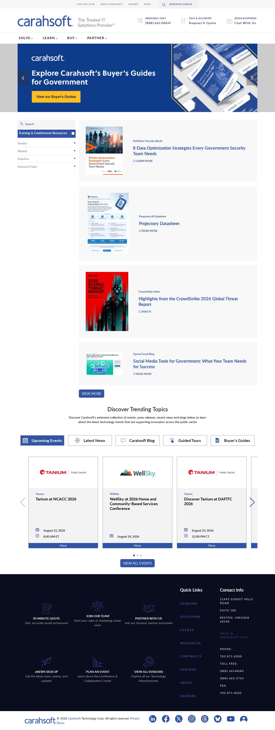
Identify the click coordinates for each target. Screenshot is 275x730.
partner (188, 669)
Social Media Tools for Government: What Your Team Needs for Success (189, 364)
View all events (137, 563)
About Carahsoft (112, 4)
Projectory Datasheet (159, 223)
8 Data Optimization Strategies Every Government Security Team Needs (189, 150)
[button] (252, 502)
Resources (190, 643)
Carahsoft (74, 718)
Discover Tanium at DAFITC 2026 (208, 501)
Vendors (189, 603)
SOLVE (25, 37)
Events (187, 630)
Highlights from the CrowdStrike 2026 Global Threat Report (188, 301)
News (147, 4)
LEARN (49, 37)
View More (91, 393)
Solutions (190, 617)
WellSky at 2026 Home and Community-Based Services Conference (134, 503)
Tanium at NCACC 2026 (56, 498)
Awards (133, 4)
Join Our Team (86, 4)
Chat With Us (245, 23)
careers (188, 696)
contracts (191, 656)
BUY (71, 37)
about (186, 683)
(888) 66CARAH (158, 23)
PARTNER (95, 37)
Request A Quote (202, 23)
